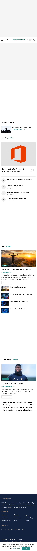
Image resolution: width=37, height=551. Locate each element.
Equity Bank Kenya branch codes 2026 (18, 192)
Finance (5, 379)
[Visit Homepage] (19, 39)
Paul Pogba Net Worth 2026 (12, 383)
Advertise (4, 539)
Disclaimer (12, 539)
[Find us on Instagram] (8, 530)
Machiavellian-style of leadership (21, 127)
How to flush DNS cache (18, 309)
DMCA (22, 541)
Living (5, 265)
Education (4, 518)
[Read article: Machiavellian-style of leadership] (6, 129)
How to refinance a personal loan (16, 198)
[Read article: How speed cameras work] (5, 288)
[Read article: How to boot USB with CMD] (5, 303)
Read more (7, 282)
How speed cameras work (18, 287)
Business (4, 515)
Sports (27, 515)
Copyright (14, 541)
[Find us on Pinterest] (15, 530)
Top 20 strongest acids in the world (21, 294)
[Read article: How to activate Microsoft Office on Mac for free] (18, 154)
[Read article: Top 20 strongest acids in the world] (5, 296)
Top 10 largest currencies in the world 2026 (19, 179)
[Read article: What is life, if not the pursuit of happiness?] (18, 258)
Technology (29, 518)
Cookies (20, 539)
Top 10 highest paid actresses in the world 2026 (18, 405)
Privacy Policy (5, 541)
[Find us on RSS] (23, 530)
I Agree (26, 548)
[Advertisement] (18, 18)
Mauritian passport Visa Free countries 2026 (17, 407)
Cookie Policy (16, 548)
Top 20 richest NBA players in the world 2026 (17, 402)
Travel (27, 521)
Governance (17, 518)
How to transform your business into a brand (17, 410)
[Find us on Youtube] (19, 530)
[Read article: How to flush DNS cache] (5, 310)
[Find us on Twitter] (5, 529)
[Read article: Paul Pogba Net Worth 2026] (18, 372)
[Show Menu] (2, 40)
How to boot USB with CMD (19, 301)
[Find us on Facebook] (1, 530)
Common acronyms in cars (15, 186)
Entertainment (6, 521)
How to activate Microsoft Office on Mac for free (12, 169)
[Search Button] (34, 40)
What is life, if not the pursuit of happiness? (16, 270)
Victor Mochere (17, 129)
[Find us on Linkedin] (12, 530)
